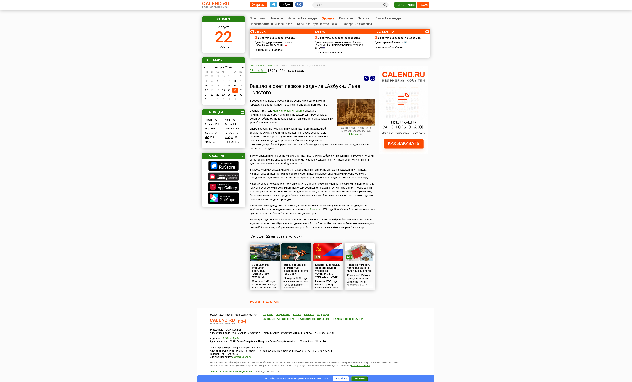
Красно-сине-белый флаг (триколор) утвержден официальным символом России (327, 270)
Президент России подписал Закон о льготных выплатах (359, 267)
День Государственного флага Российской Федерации (273, 44)
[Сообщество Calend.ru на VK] (299, 4)
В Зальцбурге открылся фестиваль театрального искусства (260, 270)
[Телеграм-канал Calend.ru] (273, 4)
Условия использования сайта (278, 319)
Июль (228, 119)
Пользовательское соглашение (313, 319)
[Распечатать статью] (372, 78)
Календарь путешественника (317, 24)
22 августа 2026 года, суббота (276, 37)
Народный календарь (302, 18)
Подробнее (341, 378)
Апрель (209, 133)
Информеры (323, 314)
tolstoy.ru (354, 134)
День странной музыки (389, 42)
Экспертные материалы (358, 24)
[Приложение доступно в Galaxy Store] (223, 177)
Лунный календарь (388, 18)
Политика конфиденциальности (348, 319)
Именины (276, 18)
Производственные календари (271, 24)
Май (207, 137)
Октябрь (229, 133)
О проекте (268, 314)
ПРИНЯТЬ (359, 378)
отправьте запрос (360, 365)
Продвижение (283, 314)
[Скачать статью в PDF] (366, 78)
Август (228, 124)
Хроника (328, 18)
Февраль (209, 124)
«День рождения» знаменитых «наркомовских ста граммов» (295, 269)
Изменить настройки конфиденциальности (231, 371)
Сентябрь (230, 128)
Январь (209, 119)
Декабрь (229, 142)
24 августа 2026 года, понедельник (399, 37)
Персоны (364, 18)
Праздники (257, 18)
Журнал (258, 4)
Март (207, 128)
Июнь (208, 142)
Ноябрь (229, 137)
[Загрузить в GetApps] (223, 198)
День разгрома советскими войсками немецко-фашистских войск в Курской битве (339, 45)
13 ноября (258, 71)
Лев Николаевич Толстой (288, 110)
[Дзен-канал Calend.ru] (286, 4)
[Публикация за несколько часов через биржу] (403, 152)
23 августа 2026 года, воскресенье (339, 37)
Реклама (297, 314)
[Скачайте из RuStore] (223, 166)
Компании (346, 18)
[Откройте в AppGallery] (223, 187)
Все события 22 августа (264, 301)
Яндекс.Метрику (319, 378)
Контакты (309, 314)
